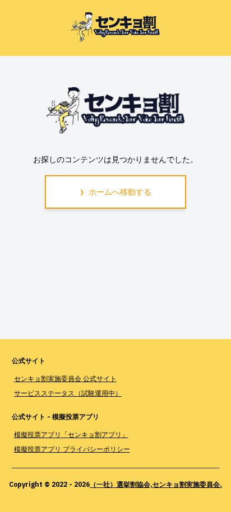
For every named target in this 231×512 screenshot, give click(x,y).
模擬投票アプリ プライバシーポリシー (72, 449)
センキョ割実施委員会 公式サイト (65, 378)
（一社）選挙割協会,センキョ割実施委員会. (156, 484)
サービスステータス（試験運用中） (68, 393)
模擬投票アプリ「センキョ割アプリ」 (71, 434)
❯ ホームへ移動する (115, 191)
